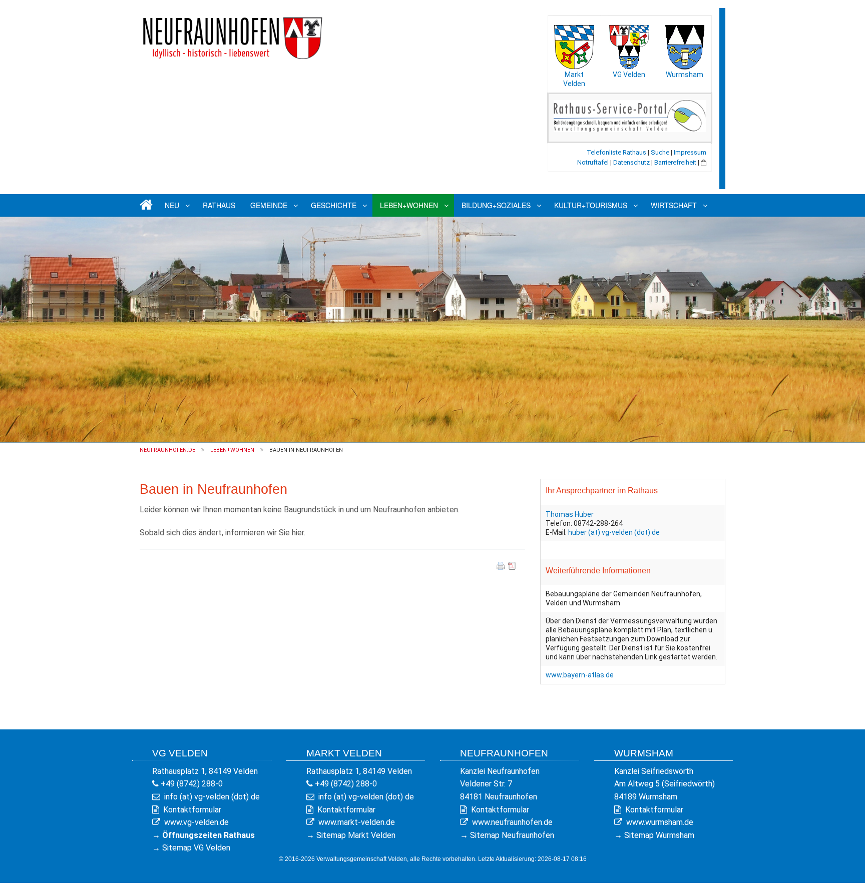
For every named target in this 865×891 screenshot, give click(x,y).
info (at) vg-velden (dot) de (212, 796)
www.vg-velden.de (196, 822)
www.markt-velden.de (356, 822)
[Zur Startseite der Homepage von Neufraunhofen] (232, 34)
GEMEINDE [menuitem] (268, 205)
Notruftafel (593, 162)
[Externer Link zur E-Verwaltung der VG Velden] (630, 115)
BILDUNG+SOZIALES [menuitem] (496, 205)
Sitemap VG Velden (196, 847)
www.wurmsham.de (659, 822)
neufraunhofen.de (167, 450)
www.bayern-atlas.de (580, 675)
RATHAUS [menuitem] (219, 205)
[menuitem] (144, 205)
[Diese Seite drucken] (501, 565)
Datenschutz (631, 162)
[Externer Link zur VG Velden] (629, 45)
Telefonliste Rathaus (616, 152)
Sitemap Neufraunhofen (512, 835)
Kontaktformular (192, 809)
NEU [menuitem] (172, 205)
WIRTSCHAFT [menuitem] (674, 205)
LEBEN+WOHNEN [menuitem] (409, 205)
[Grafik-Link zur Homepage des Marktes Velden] (574, 45)
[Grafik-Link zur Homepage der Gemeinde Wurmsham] (684, 45)
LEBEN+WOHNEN (232, 450)
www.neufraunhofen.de (512, 822)
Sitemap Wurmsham (659, 835)
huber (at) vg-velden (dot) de (614, 532)
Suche (660, 152)
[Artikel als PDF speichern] (512, 565)
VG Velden (629, 75)
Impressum (690, 152)
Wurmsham (684, 75)
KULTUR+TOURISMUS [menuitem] (590, 205)
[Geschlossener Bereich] (703, 162)
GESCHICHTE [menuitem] (333, 205)
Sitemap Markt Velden (355, 835)
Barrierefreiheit (675, 162)
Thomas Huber (570, 514)
